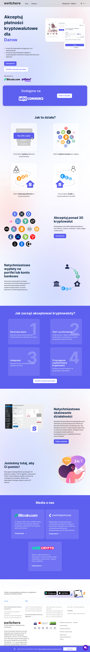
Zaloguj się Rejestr (69, 3)
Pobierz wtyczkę (64, 96)
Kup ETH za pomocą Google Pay (33, 607)
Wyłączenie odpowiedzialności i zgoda (65, 637)
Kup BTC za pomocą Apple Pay (54, 612)
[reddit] (55, 628)
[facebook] (35, 628)
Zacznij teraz (10, 63)
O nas (6, 601)
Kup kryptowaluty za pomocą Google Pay (11, 612)
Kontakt (75, 622)
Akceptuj (70, 649)
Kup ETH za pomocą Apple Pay (54, 614)
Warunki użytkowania (66, 631)
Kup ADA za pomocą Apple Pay (54, 611)
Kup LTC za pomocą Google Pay (33, 609)
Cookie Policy (64, 625)
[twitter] (39, 628)
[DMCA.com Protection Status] (53, 623)
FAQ (26, 601)
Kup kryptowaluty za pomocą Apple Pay (54, 608)
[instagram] (51, 628)
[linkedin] (47, 628)
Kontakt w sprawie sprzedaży (16, 69)
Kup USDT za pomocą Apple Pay (75, 607)
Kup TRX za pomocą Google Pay (33, 611)
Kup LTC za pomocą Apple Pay (54, 616)
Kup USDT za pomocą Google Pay (13, 615)
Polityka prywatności (66, 622)
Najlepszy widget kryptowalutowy (76, 613)
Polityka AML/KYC (65, 628)
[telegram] (43, 628)
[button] (26, 4)
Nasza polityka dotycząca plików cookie (49, 649)
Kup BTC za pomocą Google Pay (12, 617)
